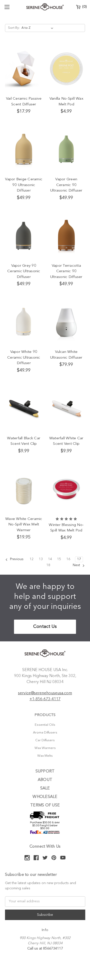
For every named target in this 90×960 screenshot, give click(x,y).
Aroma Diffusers (45, 732)
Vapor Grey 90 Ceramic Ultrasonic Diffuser (23, 271)
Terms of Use (45, 805)
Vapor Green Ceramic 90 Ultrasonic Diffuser (66, 185)
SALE (45, 788)
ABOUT (45, 780)
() (84, 6)
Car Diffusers (45, 740)
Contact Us (45, 626)
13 (41, 559)
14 (50, 559)
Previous (16, 559)
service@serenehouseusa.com (45, 693)
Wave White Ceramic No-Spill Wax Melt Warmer (23, 524)
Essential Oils (45, 724)
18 (48, 565)
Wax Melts (45, 755)
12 (32, 559)
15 (59, 559)
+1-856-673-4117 (45, 699)
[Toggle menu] (7, 7)
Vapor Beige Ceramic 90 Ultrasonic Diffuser (23, 185)
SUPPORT (45, 771)
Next (77, 565)
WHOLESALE (44, 797)
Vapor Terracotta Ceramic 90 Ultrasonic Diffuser (66, 271)
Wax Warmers (45, 748)
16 (68, 559)
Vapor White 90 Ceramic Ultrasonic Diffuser (23, 357)
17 (79, 559)
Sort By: (14, 27)
